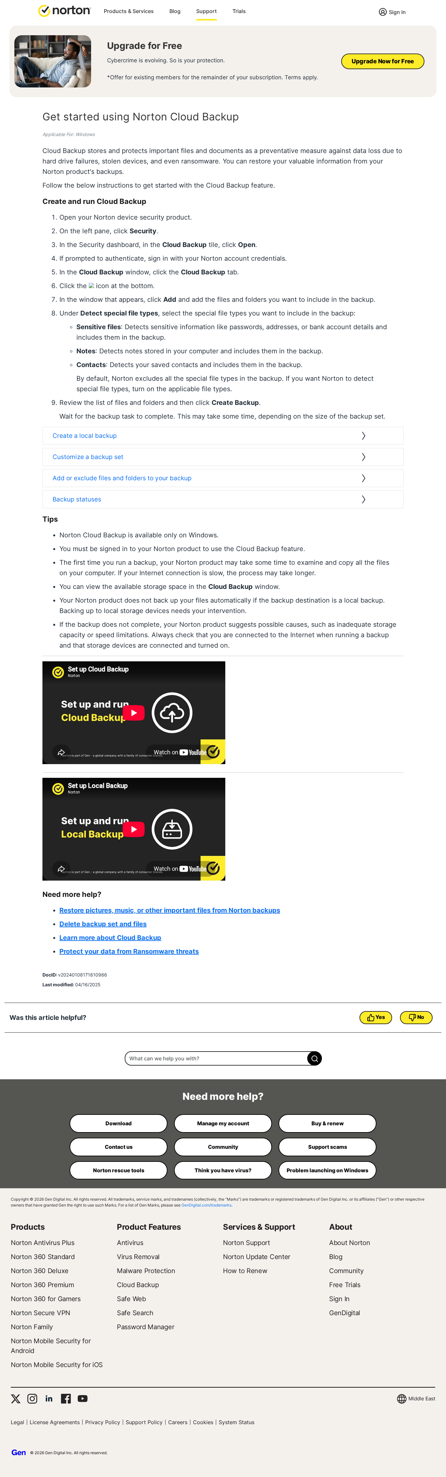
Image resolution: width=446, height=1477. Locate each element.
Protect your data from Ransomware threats (129, 951)
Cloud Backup (138, 1285)
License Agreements (55, 1422)
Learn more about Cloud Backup (110, 938)
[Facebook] (66, 1399)
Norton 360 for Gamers (46, 1299)
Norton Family (32, 1327)
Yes (380, 1017)
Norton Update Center (256, 1257)
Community (346, 1271)
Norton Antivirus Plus (42, 1243)
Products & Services (129, 11)
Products (28, 1227)
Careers (177, 1422)
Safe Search (135, 1313)
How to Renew (245, 1271)
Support (206, 11)
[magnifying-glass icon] (314, 1058)
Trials (239, 11)
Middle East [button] (421, 1398)
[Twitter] (16, 1398)
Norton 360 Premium (42, 1285)
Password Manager (145, 1327)
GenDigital (344, 1313)
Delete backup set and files (103, 924)
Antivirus (130, 1243)
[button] (64, 10)
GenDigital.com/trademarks (206, 1205)
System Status (236, 1422)
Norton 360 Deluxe (40, 1271)
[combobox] (223, 1058)
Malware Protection (146, 1271)
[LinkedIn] (49, 1398)
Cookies (203, 1422)
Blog (175, 11)
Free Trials (344, 1285)
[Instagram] (32, 1399)
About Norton (349, 1243)
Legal (17, 1422)
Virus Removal (138, 1257)
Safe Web (131, 1299)
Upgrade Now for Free (383, 61)
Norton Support (246, 1243)
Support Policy (144, 1422)
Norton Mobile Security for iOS (57, 1365)
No (420, 1017)
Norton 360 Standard (42, 1257)
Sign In (397, 12)
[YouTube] (82, 1398)
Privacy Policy (102, 1422)
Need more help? (223, 1096)
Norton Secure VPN (40, 1313)
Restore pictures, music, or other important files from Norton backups (169, 910)
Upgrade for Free (144, 45)
